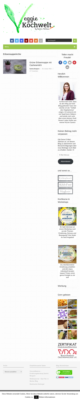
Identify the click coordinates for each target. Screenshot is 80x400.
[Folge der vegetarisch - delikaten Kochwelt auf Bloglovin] (65, 194)
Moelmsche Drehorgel (37, 384)
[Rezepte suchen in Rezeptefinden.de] (64, 375)
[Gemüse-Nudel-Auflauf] (62, 304)
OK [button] (36, 397)
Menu (7, 47)
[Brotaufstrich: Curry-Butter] (72, 304)
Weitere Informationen (47, 397)
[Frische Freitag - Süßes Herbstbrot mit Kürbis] (72, 335)
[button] (60, 62)
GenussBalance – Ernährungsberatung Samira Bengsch (39, 373)
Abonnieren (65, 161)
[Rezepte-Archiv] (72, 325)
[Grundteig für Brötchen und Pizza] (62, 314)
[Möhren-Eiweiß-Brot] (72, 314)
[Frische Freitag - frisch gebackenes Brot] (62, 335)
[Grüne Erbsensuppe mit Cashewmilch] (14, 66)
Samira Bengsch (34, 69)
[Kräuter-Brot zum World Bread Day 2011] (62, 325)
